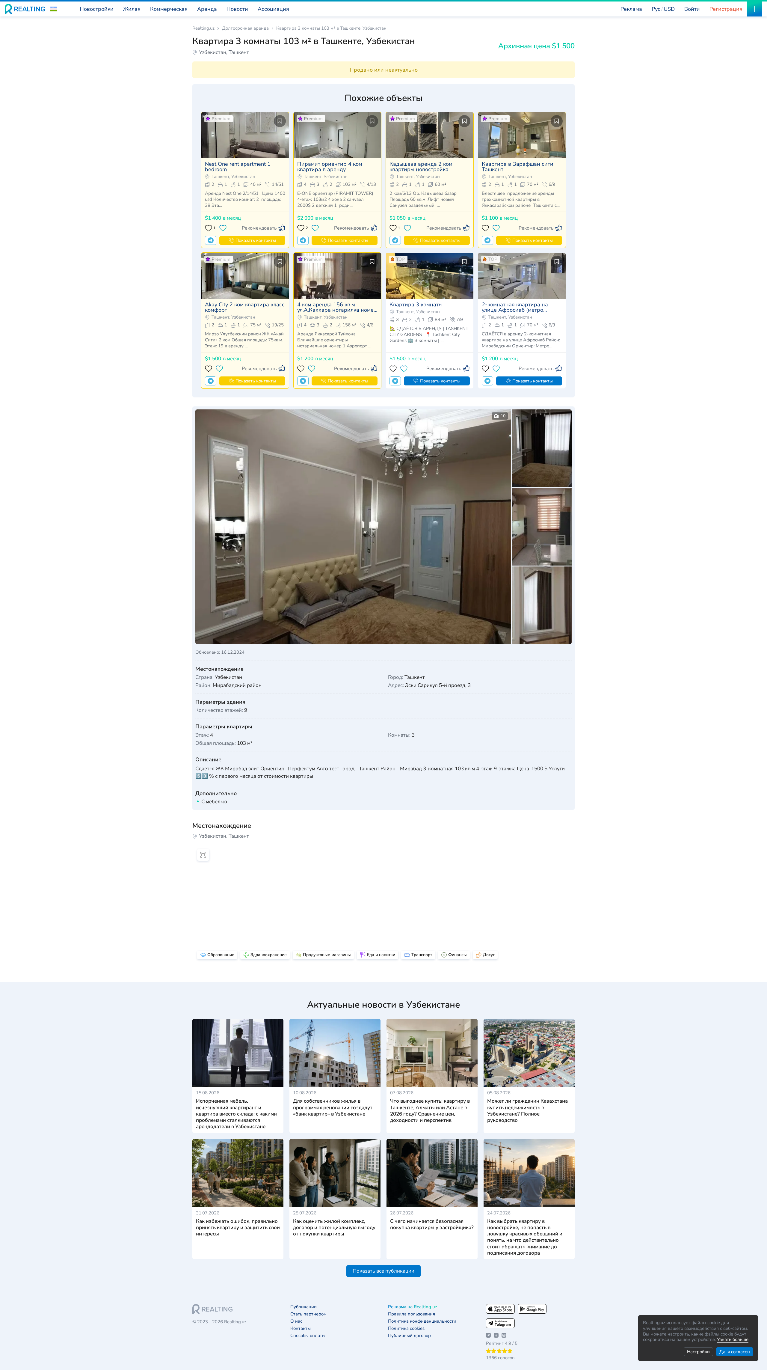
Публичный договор (409, 1336)
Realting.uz (203, 28)
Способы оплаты (307, 1336)
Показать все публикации (383, 1270)
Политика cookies (406, 1328)
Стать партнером (308, 1314)
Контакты (300, 1328)
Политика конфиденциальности (422, 1321)
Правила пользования (411, 1314)
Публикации (303, 1307)
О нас (296, 1321)
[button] (53, 8)
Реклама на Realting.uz (412, 1307)
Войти (692, 9)
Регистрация (725, 9)
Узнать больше (732, 1339)
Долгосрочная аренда (245, 28)
